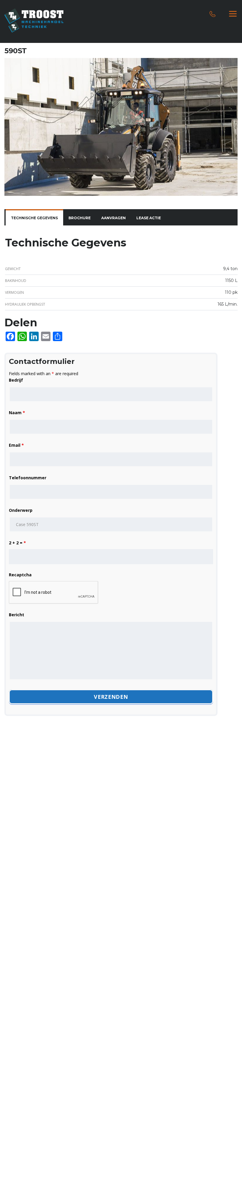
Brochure (79, 218)
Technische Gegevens (34, 218)
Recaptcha (20, 575)
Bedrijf (16, 380)
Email (16, 445)
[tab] (34, 218)
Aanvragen (113, 218)
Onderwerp (20, 510)
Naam (17, 412)
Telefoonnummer (27, 477)
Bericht (16, 614)
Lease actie (148, 218)
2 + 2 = (17, 543)
